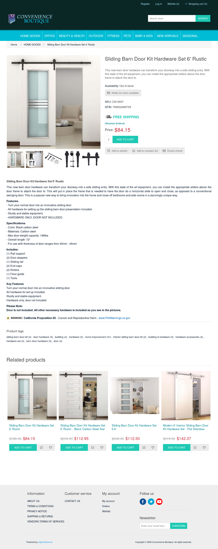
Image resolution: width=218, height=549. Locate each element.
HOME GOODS (30, 36)
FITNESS (113, 36)
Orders (106, 506)
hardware (74, 337)
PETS (127, 36)
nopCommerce (45, 542)
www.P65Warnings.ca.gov (114, 318)
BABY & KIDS (144, 36)
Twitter (151, 501)
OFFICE (49, 36)
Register (145, 3)
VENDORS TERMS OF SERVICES (45, 521)
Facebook (143, 501)
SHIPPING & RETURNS (40, 516)
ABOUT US (33, 501)
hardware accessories (187, 337)
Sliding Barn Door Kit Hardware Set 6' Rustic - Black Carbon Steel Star (82, 427)
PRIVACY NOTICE (37, 511)
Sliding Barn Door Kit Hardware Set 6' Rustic (31, 427)
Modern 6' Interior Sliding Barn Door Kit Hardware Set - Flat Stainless (185, 427)
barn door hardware (37, 341)
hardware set (13, 341)
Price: (109, 129)
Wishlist (106, 511)
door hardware (41, 337)
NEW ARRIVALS (167, 36)
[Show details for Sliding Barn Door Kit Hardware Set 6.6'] (134, 395)
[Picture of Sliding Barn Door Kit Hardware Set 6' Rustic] (15, 159)
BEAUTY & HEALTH (71, 36)
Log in (158, 3)
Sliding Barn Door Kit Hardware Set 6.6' (134, 427)
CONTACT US (72, 501)
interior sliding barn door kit (128, 337)
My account (108, 501)
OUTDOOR (96, 36)
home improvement (95, 337)
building (59, 337)
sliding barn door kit (17, 337)
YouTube (159, 501)
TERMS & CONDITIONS (40, 506)
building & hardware (159, 337)
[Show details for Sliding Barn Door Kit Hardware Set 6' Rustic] (32, 395)
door (56, 341)
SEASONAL (190, 36)
